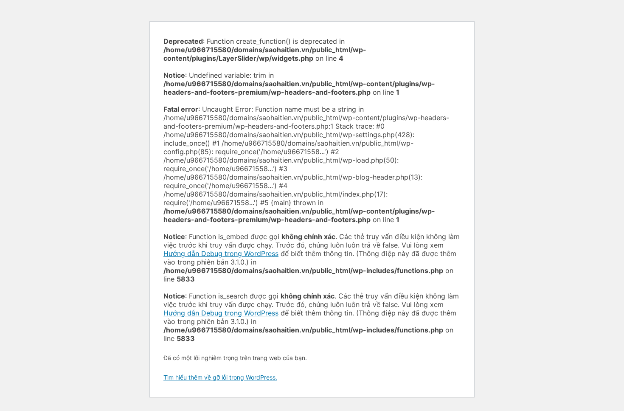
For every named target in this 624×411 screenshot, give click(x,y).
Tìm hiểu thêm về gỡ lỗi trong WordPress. (220, 377)
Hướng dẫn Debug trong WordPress (220, 253)
